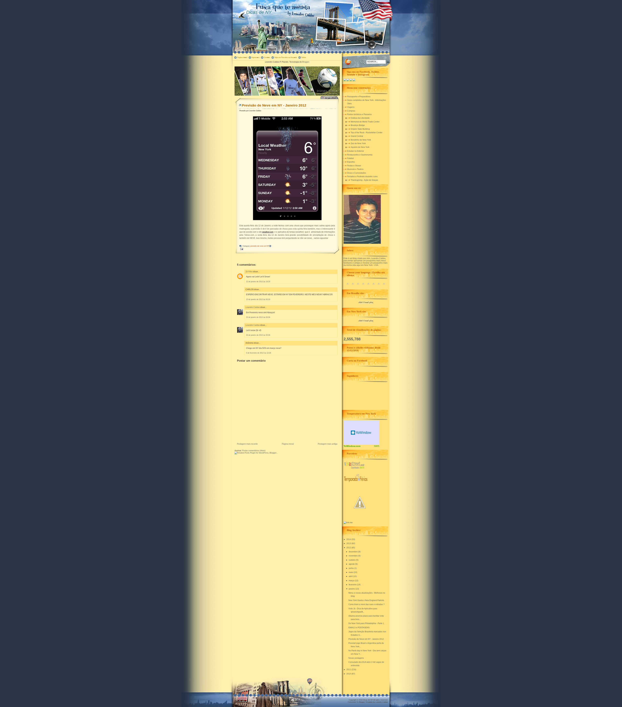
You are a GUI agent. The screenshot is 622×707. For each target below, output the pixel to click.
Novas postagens (356, 658)
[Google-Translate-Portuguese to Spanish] (383, 285)
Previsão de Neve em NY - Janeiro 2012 (274, 105)
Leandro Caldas (253, 307)
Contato (267, 57)
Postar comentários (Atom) (253, 450)
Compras (351, 111)
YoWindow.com (352, 446)
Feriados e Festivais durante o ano (362, 176)
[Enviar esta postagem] (241, 249)
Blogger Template (366, 702)
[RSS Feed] (348, 62)
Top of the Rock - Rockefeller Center (366, 132)
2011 (348, 669)
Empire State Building (360, 129)
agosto (352, 564)
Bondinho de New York (361, 140)
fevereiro (353, 584)
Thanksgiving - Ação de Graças (364, 180)
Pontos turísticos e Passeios (359, 114)
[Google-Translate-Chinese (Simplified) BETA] (347, 285)
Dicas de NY (259, 12)
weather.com (267, 232)
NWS (376, 446)
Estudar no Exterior (355, 151)
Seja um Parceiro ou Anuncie (285, 57)
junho (351, 568)
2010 (348, 674)
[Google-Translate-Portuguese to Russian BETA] (378, 285)
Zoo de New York (358, 143)
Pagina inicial (242, 57)
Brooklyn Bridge (358, 125)
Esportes (351, 162)
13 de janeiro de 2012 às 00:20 (258, 299)
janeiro (352, 589)
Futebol (350, 158)
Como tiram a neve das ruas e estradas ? (366, 604)
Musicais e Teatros (355, 169)
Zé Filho (249, 272)
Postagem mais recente (247, 444)
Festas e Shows (354, 166)
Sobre (303, 57)
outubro (352, 560)
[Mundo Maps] (360, 518)
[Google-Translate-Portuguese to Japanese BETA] (368, 285)
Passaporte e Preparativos (358, 96)
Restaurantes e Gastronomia (359, 155)
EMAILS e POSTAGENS (358, 627)
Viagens (350, 107)
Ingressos (255, 57)
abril (351, 576)
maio (351, 572)
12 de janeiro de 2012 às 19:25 (258, 282)
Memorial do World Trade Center (365, 122)
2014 (348, 539)
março (352, 580)
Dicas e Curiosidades (356, 173)
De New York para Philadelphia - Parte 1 (366, 623)
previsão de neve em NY (259, 246)
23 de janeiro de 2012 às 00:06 (258, 317)
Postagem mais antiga (327, 444)
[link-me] (348, 522)
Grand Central (357, 136)
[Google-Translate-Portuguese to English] (373, 285)
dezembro (353, 552)
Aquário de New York (360, 147)
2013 (348, 543)
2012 (348, 548)
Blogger (305, 62)
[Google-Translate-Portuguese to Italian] (363, 285)
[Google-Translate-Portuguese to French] (352, 285)
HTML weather (361, 432)
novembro (353, 556)
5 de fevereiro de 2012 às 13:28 (258, 353)
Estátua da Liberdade (360, 118)
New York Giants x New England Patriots (366, 600)
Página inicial (288, 444)
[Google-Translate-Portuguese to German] (358, 285)
